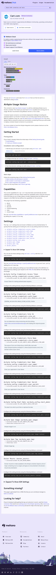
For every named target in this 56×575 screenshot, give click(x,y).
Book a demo (40, 50)
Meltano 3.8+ (9, 151)
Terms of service (6, 568)
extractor (13, 98)
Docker (30, 110)
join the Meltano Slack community (14, 505)
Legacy (9, 61)
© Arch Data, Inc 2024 (28, 568)
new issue (46, 504)
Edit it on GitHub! (8, 493)
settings (21, 158)
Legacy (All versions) (20, 151)
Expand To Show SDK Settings (15, 250)
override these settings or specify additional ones (22, 263)
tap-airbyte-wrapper (20, 108)
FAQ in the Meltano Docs (11, 127)
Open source (10, 27)
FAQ (23, 118)
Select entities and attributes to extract (17, 179)
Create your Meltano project (14, 143)
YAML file (31, 269)
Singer (41, 2)
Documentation (49, 2)
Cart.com (27, 98)
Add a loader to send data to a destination (17, 181)
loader (16, 99)
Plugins (35, 2)
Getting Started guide (38, 139)
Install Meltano (10, 141)
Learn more (15, 50)
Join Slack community (25, 27)
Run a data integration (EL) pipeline (16, 182)
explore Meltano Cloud (16, 40)
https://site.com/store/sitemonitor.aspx (15, 323)
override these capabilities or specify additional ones (22, 214)
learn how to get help (24, 184)
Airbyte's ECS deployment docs (35, 118)
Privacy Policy (16, 568)
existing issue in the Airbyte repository (29, 504)
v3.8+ (5, 61)
